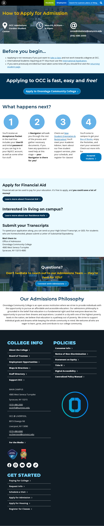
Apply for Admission (19, 497)
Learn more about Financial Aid (21, 199)
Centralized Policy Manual (68, 376)
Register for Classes (19, 509)
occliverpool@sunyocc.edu (21, 434)
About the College (18, 350)
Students (50, 3)
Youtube (22, 465)
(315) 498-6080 (16, 431)
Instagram (15, 465)
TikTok (35, 465)
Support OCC (15, 380)
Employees (61, 3)
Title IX (59, 365)
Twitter (28, 465)
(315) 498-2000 (16, 404)
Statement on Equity (66, 359)
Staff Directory (17, 374)
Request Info (16, 486)
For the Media (16, 442)
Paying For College (19, 480)
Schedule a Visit (17, 492)
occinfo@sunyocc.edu (19, 407)
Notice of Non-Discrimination (70, 354)
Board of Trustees (18, 356)
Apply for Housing (18, 503)
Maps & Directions (18, 368)
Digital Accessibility (65, 371)
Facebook (9, 465)
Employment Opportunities (23, 362)
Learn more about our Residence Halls (25, 215)
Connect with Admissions (51, 283)
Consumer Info (62, 348)
